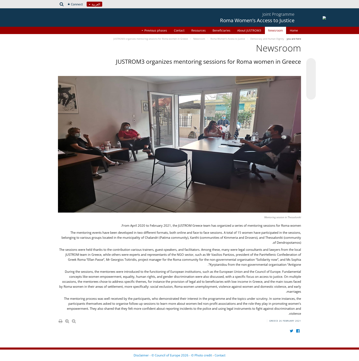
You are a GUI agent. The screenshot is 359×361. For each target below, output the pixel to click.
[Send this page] (311, 95)
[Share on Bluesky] (311, 63)
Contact (179, 30)
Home (294, 30)
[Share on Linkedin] (311, 87)
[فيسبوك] (298, 331)
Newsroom (275, 30)
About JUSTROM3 (249, 30)
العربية (95, 4)
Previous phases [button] (155, 30)
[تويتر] (291, 331)
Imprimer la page (60, 320)
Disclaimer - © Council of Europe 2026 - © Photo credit (173, 355)
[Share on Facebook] (311, 79)
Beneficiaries (221, 30)
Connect (77, 4)
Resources (198, 30)
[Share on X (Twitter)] (311, 71)
